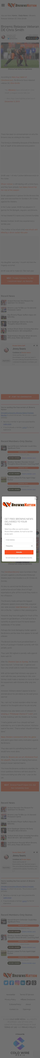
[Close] (36, 498)
